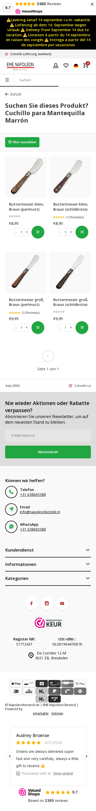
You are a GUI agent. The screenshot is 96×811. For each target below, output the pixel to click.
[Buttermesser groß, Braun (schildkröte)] (70, 272)
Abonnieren (48, 451)
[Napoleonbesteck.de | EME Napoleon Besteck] (20, 66)
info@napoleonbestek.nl (40, 511)
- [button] (16, 232)
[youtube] (62, 603)
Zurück (15, 94)
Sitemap (57, 713)
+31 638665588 (33, 494)
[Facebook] (31, 603)
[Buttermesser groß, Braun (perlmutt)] (26, 272)
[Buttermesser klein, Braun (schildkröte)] (70, 177)
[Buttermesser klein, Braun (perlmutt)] (26, 177)
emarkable (41, 713)
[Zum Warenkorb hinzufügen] (37, 232)
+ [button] (27, 232)
